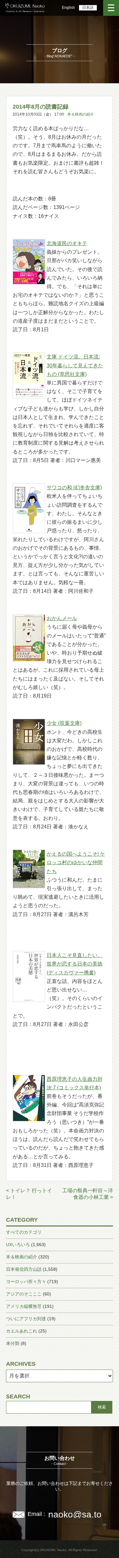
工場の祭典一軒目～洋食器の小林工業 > (87, 1194)
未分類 (12, 1343)
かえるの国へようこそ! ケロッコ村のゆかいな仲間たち (76, 862)
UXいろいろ (18, 1244)
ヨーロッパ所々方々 (26, 1281)
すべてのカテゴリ (24, 1232)
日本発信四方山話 (24, 1269)
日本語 (88, 7)
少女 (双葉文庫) (64, 723)
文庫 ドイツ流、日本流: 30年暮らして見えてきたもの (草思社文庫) (75, 365)
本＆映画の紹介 (80, 114)
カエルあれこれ (21, 1330)
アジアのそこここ (24, 1293)
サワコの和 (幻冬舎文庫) (74, 487)
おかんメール (62, 618)
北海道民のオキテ (67, 243)
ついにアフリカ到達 (26, 1318)
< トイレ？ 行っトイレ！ (29, 1194)
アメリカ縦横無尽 (24, 1306)
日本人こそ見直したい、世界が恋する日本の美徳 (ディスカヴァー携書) (74, 964)
